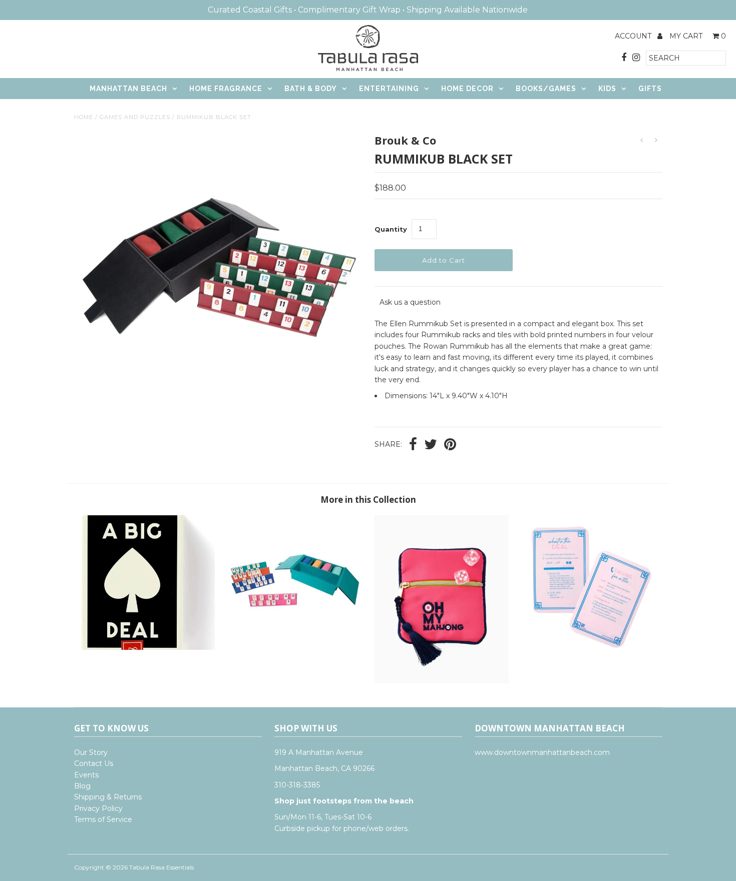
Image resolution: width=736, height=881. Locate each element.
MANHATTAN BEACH (128, 89)
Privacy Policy (98, 808)
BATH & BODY (310, 89)
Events (86, 774)
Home (83, 117)
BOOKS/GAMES (546, 89)
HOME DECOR (467, 89)
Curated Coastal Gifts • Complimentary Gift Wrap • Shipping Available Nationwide (368, 10)
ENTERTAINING (389, 89)
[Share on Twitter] (430, 445)
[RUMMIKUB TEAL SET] (294, 647)
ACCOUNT (634, 36)
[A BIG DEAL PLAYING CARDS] (147, 647)
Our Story (91, 752)
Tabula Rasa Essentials (161, 867)
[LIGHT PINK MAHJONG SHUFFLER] (588, 647)
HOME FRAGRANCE (225, 89)
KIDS (607, 89)
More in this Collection (368, 499)
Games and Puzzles (135, 117)
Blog (82, 785)
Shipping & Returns (108, 796)
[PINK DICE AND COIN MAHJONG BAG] (441, 680)
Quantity (391, 229)
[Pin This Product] (450, 445)
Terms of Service (103, 819)
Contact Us (93, 763)
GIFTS (650, 89)
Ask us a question (410, 302)
